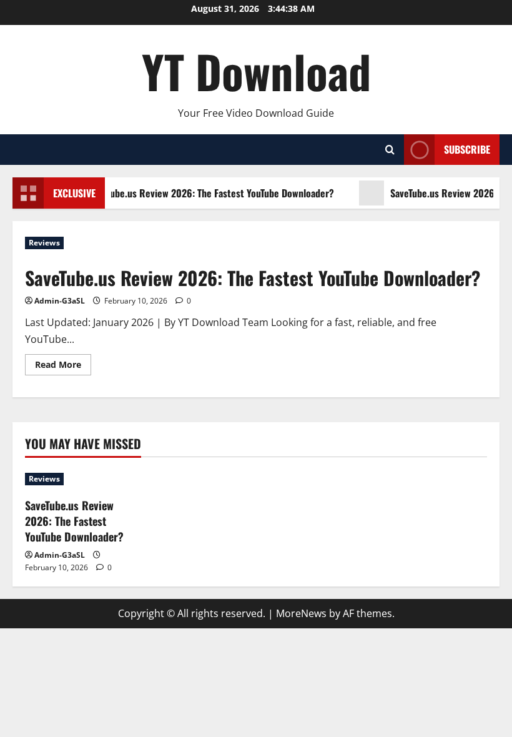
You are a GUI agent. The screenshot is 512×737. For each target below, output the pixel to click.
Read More (63, 366)
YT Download (256, 70)
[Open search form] (390, 149)
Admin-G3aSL (59, 300)
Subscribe (467, 149)
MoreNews (301, 613)
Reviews (44, 242)
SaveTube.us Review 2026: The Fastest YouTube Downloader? (209, 192)
